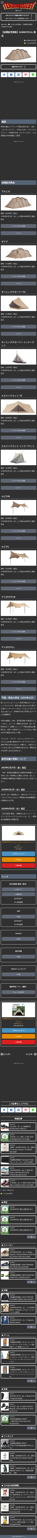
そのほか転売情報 (31, 43)
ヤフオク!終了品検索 (19, 226)
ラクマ (19, 233)
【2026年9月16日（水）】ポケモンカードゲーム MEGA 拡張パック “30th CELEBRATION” (22, 1522)
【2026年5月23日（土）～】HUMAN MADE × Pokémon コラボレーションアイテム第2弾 (22, 1310)
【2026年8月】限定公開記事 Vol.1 (21, 1209)
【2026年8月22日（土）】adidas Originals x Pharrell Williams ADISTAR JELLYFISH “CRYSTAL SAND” (22, 1254)
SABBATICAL (10, 1190)
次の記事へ (30, 1054)
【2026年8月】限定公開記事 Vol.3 (21, 1230)
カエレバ (21, 846)
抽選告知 (19, 894)
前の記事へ (7, 1054)
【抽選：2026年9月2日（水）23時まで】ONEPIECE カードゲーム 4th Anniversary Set (21, 1509)
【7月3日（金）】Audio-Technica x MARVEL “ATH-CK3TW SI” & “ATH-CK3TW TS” (21, 1409)
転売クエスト (22, 1536)
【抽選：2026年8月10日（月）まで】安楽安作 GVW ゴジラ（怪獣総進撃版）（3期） (22, 1470)
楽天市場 (19, 865)
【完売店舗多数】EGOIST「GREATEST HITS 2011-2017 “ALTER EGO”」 (20, 1421)
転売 (4, 1190)
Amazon (19, 859)
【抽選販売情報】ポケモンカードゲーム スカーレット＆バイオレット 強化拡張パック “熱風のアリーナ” (22, 1344)
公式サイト (19, 889)
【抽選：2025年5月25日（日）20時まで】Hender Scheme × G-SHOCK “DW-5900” (22, 1149)
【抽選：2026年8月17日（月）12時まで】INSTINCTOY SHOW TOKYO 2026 (22, 1458)
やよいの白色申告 (19, 992)
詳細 (19, 916)
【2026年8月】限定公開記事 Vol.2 (21, 1220)
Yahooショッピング (18, 853)
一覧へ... (32, 1237)
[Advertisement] (18, 100)
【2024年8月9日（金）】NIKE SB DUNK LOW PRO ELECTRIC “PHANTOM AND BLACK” (21, 1172)
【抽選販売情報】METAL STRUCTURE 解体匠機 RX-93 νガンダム (21, 1445)
